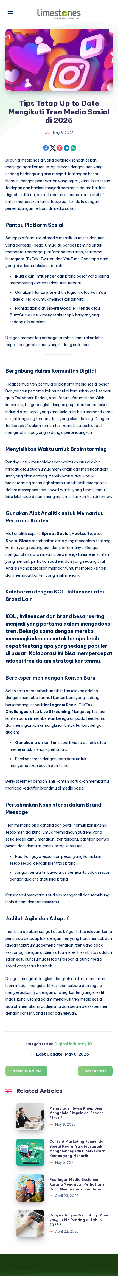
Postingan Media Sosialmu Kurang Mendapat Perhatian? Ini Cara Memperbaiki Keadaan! (79, 1184)
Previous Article (26, 1071)
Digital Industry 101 (74, 1043)
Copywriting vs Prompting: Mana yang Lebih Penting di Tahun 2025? (79, 1220)
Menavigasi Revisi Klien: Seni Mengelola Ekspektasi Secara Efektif (76, 1113)
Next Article (95, 1071)
